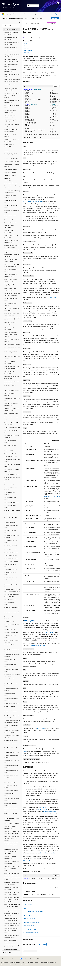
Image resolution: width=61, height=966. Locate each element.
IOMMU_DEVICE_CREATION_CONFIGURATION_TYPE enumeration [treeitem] (11, 851)
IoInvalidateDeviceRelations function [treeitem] (11, 799)
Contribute (30, 962)
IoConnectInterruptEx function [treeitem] (10, 506)
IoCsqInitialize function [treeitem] (10, 550)
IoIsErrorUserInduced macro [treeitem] (12, 811)
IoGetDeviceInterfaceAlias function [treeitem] (11, 670)
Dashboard (55, 18)
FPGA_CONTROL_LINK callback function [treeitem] (10, 70)
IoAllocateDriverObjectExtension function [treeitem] (11, 436)
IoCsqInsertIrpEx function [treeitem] (11, 558)
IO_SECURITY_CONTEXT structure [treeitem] (10, 353)
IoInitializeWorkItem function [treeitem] (9, 794)
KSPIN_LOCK (41, 728)
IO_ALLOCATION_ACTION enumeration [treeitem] (11, 236)
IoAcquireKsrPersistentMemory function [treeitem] (11, 419)
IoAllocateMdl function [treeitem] (10, 451)
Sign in (57, 14)
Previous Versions (15, 962)
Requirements (28, 50)
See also (26, 52)
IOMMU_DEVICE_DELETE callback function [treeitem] (10, 857)
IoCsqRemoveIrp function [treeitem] (11, 561)
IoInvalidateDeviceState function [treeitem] (10, 804)
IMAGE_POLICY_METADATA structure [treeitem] (11, 150)
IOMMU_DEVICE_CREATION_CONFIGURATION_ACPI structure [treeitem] (11, 838)
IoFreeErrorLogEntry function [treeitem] (9, 618)
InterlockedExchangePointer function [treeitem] (11, 211)
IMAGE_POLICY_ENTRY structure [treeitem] (10, 135)
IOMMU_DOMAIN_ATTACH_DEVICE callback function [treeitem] (12, 919)
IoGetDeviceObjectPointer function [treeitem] (11, 689)
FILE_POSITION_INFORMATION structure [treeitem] (12, 33)
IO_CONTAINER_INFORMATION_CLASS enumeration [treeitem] (11, 251)
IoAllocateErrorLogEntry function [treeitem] (10, 441)
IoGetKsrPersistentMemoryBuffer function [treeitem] (11, 756)
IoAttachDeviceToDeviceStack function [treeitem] (12, 460)
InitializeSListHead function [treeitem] (11, 161)
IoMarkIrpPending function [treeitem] (11, 823)
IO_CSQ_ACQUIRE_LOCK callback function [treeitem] (10, 260)
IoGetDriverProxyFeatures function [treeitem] (11, 726)
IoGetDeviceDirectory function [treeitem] (10, 665)
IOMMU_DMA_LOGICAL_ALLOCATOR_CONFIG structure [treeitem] (12, 905)
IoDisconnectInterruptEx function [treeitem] (10, 585)
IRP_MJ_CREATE (51, 297)
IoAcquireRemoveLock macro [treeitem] (12, 427)
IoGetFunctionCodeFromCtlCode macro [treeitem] (11, 736)
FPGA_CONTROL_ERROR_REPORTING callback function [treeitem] (11, 60)
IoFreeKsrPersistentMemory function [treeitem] (11, 625)
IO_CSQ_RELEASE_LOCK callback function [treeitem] (10, 285)
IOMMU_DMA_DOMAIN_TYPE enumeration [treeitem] (12, 888)
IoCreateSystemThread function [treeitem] (10, 541)
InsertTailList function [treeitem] (10, 172)
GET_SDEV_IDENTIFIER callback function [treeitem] (10, 116)
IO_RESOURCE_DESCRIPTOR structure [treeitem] (11, 340)
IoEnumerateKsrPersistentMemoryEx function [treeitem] (11, 595)
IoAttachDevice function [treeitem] (10, 456)
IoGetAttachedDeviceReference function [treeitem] (12, 641)
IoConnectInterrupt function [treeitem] (12, 502)
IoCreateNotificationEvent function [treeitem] (11, 526)
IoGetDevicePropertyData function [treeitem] (11, 699)
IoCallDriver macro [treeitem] (9, 482)
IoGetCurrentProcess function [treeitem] (9, 660)
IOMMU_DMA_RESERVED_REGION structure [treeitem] (11, 915)
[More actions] (58, 23)
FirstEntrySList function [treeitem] (10, 47)
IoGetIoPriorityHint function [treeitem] (11, 752)
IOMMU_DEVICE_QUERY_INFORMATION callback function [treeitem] (12, 874)
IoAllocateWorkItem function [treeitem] (12, 454)
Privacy (36, 962)
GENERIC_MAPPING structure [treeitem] (9, 85)
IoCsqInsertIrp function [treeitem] (10, 555)
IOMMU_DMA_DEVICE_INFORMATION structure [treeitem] (12, 879)
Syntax (26, 44)
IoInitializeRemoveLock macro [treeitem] (10, 786)
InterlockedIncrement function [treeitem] (10, 216)
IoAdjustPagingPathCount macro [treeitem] (11, 431)
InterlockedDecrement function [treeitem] (10, 196)
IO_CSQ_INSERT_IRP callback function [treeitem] (12, 270)
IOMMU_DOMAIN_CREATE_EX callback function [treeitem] (11, 946)
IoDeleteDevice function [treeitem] (10, 569)
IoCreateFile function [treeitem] (10, 522)
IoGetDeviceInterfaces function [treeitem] (10, 680)
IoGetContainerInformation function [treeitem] (11, 651)
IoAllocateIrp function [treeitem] (10, 445)
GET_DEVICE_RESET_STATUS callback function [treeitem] (11, 101)
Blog (23, 962)
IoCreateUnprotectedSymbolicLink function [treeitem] (12, 546)
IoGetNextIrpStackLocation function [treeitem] (11, 761)
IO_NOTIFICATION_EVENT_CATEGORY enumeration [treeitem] (12, 319)
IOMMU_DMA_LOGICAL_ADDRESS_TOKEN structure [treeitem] (11, 893)
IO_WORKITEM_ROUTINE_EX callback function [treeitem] (11, 409)
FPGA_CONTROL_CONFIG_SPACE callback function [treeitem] (11, 56)
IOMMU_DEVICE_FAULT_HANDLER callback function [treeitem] (11, 862)
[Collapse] (19, 22)
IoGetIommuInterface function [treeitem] (10, 744)
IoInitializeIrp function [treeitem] (10, 783)
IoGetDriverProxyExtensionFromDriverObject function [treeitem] (12, 721)
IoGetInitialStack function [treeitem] (11, 740)
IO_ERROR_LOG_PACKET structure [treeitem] (10, 304)
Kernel (33, 23)
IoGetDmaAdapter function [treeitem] (11, 703)
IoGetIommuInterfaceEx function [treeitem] (10, 749)
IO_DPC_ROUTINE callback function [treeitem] (11, 299)
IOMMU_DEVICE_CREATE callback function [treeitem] (10, 827)
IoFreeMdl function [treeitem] (9, 629)
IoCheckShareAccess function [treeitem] (9, 493)
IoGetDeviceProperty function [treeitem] (9, 694)
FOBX (25, 751)
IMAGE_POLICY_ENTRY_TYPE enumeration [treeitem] (11, 140)
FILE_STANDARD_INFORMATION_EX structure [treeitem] (11, 43)
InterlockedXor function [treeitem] (10, 223)
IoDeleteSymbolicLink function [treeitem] (10, 573)
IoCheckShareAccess (49, 811)
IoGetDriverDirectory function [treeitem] (9, 707)
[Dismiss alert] (58, 3)
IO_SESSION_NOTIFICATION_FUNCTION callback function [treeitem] (12, 367)
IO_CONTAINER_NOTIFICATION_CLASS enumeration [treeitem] (11, 256)
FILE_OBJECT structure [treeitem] (10, 29)
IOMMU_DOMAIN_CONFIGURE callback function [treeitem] (11, 936)
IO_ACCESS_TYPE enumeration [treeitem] (8, 231)
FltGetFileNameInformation (38, 645)
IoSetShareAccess (42, 809)
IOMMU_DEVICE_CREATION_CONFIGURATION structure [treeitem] (11, 832)
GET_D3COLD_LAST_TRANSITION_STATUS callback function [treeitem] (12, 95)
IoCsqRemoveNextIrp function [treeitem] (10, 565)
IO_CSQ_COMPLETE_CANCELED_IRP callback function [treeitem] (11, 265)
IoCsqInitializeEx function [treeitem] (11, 553)
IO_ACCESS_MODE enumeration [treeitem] (9, 226)
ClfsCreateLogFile (28, 861)
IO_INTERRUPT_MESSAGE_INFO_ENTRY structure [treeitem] (12, 314)
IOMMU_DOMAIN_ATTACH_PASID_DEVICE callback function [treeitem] (11, 930)
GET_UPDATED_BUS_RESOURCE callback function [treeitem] (11, 125)
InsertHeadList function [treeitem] (10, 169)
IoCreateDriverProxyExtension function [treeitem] (12, 519)
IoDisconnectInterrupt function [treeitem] (10, 581)
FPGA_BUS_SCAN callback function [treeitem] (11, 51)
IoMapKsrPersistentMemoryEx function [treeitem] (11, 819)
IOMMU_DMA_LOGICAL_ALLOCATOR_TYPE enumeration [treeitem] (12, 910)
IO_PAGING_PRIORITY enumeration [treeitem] (10, 324)
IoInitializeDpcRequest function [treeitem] (10, 779)
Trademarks (13, 965)
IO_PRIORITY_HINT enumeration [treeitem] (9, 328)
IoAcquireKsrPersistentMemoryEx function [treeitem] (11, 424)
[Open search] (53, 13)
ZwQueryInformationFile (47, 853)
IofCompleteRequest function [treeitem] (9, 603)
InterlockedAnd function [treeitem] (10, 183)
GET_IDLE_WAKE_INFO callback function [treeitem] (10, 111)
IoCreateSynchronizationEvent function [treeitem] (11, 536)
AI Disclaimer (4, 962)
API (28, 23)
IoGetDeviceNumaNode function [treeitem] (10, 684)
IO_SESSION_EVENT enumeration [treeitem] (9, 362)
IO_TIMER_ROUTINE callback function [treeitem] (12, 399)
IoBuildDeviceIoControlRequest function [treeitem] (11, 470)
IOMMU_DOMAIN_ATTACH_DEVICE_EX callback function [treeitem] (12, 924)
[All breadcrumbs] (24, 23)
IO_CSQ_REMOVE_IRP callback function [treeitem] (10, 290)
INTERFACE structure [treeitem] (10, 175)
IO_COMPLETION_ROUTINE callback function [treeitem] (11, 241)
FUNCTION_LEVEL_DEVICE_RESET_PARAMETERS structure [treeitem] (12, 80)
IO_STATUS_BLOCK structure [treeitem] (11, 390)
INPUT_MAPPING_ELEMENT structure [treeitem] (11, 165)
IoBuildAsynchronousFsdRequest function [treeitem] (12, 465)
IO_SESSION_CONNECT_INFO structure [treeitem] (12, 357)
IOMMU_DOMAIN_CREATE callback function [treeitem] (11, 941)
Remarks (26, 48)
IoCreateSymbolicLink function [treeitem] (10, 531)
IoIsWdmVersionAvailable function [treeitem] (11, 815)
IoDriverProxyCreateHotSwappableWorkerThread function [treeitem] (12, 590)
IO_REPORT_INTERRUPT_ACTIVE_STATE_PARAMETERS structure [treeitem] (12, 334)
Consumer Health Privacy (48, 962)
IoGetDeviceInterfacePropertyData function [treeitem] (12, 675)
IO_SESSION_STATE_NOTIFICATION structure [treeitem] (11, 382)
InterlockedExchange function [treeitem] (10, 201)
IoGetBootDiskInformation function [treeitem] (11, 646)
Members (26, 46)
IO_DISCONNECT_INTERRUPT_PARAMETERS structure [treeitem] (12, 294)
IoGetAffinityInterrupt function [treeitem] (10, 636)
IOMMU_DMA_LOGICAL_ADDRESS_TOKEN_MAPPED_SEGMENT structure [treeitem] (12, 899)
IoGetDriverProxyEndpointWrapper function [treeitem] (12, 717)
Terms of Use (4, 965)
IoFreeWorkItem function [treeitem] (11, 632)
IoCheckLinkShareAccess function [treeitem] (10, 488)
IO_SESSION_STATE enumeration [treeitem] (9, 372)
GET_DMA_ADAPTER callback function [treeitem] (11, 106)
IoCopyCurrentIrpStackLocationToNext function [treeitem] (12, 511)
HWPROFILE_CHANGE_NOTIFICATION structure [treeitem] (12, 130)
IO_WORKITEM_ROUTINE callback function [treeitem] (11, 404)
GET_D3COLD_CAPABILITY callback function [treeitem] (11, 90)
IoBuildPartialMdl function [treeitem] (11, 474)
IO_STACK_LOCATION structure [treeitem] (10, 387)
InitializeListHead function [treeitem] (11, 158)
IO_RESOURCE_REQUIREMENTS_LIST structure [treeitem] (12, 348)
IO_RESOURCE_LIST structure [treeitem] (12, 344)
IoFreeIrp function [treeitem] (9, 621)
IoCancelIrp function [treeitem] (9, 485)
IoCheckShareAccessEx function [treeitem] (10, 498)
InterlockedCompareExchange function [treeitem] (12, 187)
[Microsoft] (3, 14)
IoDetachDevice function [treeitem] (10, 577)
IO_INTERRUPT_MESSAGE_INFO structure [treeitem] (12, 309)
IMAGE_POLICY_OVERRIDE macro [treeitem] (11, 155)
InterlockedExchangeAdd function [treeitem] (11, 206)
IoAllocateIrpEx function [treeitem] (10, 448)
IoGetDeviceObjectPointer (31, 922)
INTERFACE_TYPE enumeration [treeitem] (8, 179)
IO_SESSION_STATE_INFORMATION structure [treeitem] (11, 377)
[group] (41, 113)
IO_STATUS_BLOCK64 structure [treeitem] (9, 394)
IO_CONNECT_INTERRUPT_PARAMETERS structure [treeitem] (12, 246)
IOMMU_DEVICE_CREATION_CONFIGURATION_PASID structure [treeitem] (11, 845)
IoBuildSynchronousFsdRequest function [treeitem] (12, 478)
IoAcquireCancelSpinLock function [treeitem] (11, 414)
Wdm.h (38, 23)
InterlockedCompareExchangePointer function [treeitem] (12, 191)
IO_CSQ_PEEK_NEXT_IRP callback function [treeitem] (10, 280)
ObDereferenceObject (29, 929)
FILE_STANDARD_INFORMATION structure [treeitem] (11, 38)
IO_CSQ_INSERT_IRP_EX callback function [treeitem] (10, 275)
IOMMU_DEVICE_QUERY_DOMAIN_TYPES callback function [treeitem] (11, 868)
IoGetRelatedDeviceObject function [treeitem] (11, 766)
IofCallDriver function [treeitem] (10, 599)
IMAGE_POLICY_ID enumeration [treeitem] (9, 145)
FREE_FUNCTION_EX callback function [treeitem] (12, 75)
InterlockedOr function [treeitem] (10, 220)
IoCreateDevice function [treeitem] (10, 515)
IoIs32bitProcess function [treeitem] (11, 808)
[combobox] (11, 25)
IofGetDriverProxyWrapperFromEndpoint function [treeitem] (12, 608)
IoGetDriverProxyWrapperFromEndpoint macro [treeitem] (12, 731)
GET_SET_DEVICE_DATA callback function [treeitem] (10, 121)
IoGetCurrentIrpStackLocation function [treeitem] (12, 655)
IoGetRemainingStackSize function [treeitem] (11, 771)
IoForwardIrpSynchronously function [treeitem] (11, 613)
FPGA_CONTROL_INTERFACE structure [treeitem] (11, 65)
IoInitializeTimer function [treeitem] (11, 790)
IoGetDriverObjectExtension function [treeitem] (11, 712)
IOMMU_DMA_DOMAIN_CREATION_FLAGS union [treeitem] (11, 884)
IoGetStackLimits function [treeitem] (11, 775)
